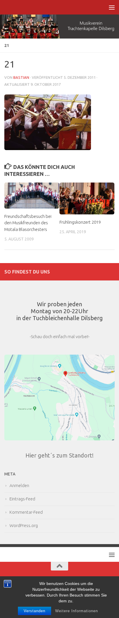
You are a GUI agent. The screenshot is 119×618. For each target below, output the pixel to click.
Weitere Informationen (76, 611)
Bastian (21, 77)
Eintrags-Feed (22, 498)
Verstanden (34, 611)
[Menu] (112, 7)
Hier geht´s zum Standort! (59, 455)
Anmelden (19, 485)
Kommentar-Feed (26, 512)
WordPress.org (24, 525)
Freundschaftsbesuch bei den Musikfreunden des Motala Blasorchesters (27, 223)
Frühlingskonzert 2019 (80, 222)
